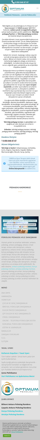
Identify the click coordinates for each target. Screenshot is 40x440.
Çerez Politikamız (17, 432)
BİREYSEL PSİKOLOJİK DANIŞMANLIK (16, 307)
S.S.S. (3, 338)
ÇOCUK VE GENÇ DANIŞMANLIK (14, 303)
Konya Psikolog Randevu (12, 411)
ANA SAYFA (5, 293)
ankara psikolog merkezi (21, 266)
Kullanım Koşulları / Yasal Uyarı (15, 353)
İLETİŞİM (4, 341)
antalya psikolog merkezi (25, 269)
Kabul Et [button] (7, 435)
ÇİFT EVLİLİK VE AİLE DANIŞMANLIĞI (16, 313)
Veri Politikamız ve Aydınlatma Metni (17, 376)
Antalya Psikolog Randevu (12, 414)
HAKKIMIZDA (6, 296)
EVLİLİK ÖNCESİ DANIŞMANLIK (14, 310)
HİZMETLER (5, 300)
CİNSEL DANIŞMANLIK (11, 317)
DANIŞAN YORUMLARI (10, 334)
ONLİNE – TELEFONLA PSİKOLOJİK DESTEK (19, 320)
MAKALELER (6, 331)
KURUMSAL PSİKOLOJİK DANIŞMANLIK (17, 324)
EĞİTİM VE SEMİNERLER (11, 327)
